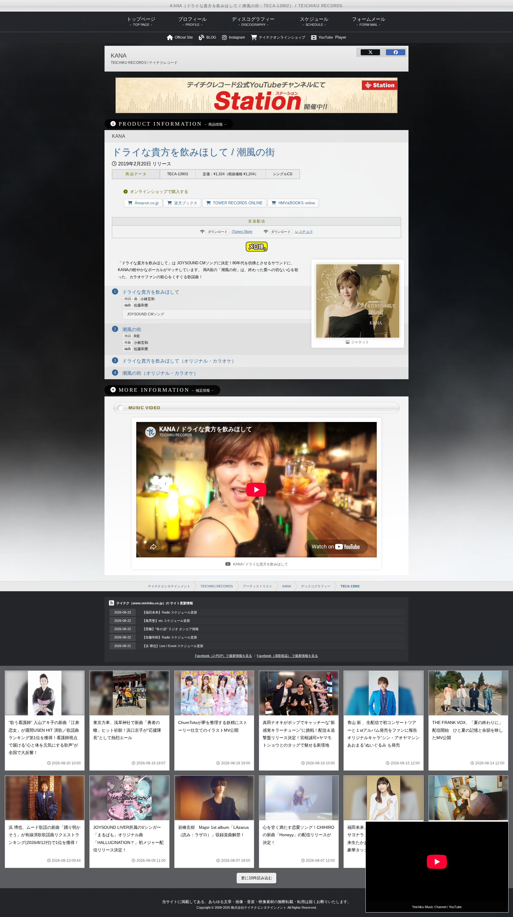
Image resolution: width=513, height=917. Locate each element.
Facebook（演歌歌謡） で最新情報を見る (287, 655)
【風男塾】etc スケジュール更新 (166, 620)
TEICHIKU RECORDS (216, 586)
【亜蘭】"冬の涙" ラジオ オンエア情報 (170, 629)
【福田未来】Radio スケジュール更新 (169, 612)
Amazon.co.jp (147, 203)
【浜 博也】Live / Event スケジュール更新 (172, 646)
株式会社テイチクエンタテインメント (258, 907)
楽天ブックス (185, 203)
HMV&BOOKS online (296, 203)
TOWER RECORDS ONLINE (238, 203)
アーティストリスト (257, 586)
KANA (286, 586)
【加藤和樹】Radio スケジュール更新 (169, 637)
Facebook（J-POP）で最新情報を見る (223, 655)
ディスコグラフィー (315, 586)
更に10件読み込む (256, 878)
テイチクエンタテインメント (169, 586)
